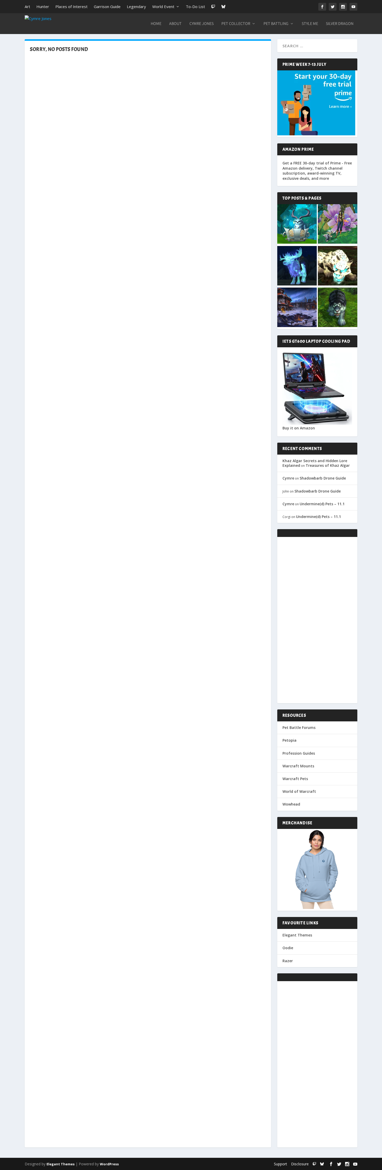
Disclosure (300, 1163)
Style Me (310, 24)
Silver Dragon (339, 24)
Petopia (289, 740)
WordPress (109, 1164)
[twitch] (314, 1163)
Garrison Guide (107, 6)
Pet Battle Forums (298, 727)
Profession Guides (298, 753)
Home (156, 24)
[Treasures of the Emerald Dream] (297, 224)
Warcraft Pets (295, 778)
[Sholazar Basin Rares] (337, 266)
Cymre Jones (201, 24)
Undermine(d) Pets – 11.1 (322, 503)
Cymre (288, 478)
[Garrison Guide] (297, 308)
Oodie (287, 947)
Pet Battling (276, 24)
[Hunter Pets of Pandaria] (337, 308)
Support (280, 1163)
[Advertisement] (317, 620)
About (175, 24)
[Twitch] (213, 6)
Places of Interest (71, 6)
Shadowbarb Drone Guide (323, 478)
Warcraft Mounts (298, 765)
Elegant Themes (297, 935)
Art (27, 6)
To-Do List (195, 6)
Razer (287, 960)
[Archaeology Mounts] (297, 266)
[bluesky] (322, 1163)
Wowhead (291, 804)
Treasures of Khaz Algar (328, 465)
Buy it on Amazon (298, 428)
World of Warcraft (299, 791)
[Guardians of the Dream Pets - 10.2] (337, 224)
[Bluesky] (223, 6)
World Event (163, 6)
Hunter (42, 6)
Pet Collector (235, 24)
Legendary (136, 6)
